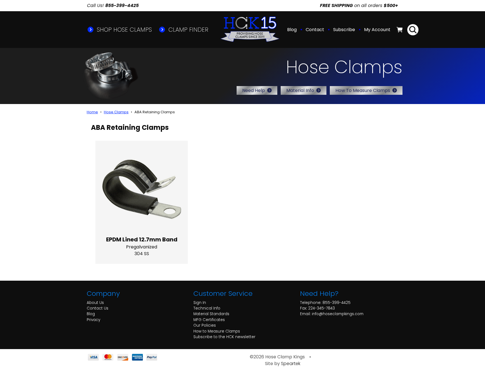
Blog (292, 29)
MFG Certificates (209, 319)
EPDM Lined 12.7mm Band (141, 239)
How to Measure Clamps (216, 331)
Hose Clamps (116, 112)
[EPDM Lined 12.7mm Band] (141, 187)
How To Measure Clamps (362, 90)
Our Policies (204, 325)
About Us (95, 302)
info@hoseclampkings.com (337, 314)
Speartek (290, 363)
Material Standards (211, 314)
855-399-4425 (336, 302)
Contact (315, 29)
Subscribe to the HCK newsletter (224, 337)
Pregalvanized (141, 247)
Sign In (199, 302)
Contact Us (97, 308)
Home (92, 112)
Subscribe (344, 29)
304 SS (141, 253)
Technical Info (206, 308)
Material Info (300, 90)
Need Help (253, 90)
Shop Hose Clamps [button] (123, 30)
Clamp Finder (187, 30)
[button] (378, 29)
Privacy (93, 319)
